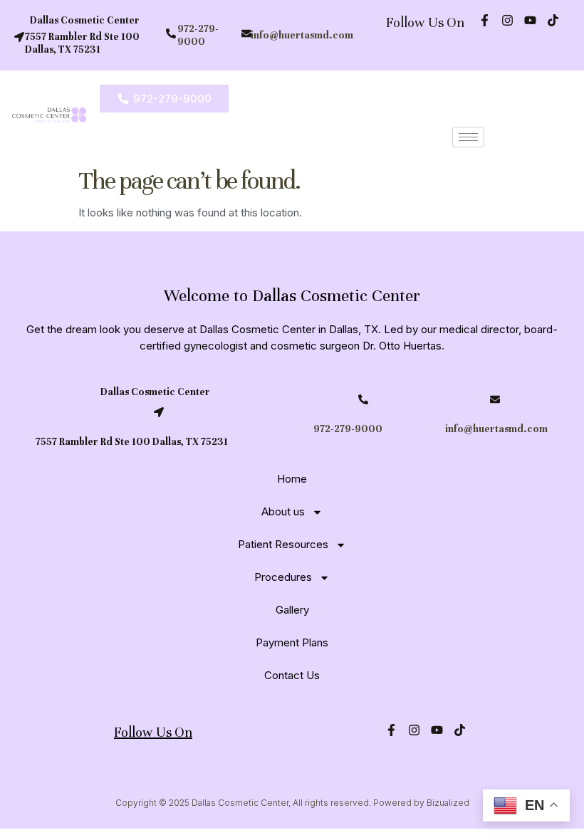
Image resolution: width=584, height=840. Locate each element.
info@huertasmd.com (302, 35)
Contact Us (292, 675)
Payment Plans (292, 642)
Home (292, 478)
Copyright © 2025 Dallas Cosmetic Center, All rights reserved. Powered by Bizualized (292, 802)
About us (283, 511)
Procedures (283, 577)
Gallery (292, 609)
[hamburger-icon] (468, 137)
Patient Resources (283, 544)
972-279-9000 (198, 35)
